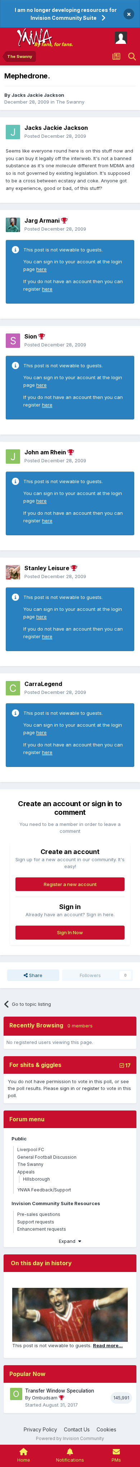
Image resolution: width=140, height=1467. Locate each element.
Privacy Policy (40, 1429)
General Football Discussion (46, 1157)
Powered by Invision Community (70, 1438)
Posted (55, 136)
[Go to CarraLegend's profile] (13, 688)
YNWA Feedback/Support (44, 1190)
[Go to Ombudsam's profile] (16, 1394)
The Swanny (70, 102)
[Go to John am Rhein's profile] (13, 456)
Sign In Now (70, 932)
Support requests (35, 1222)
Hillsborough (36, 1179)
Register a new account (70, 884)
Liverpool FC (30, 1149)
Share (35, 975)
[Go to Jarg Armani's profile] (13, 225)
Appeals (26, 1172)
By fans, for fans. (53, 44)
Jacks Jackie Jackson (37, 95)
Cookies (106, 1429)
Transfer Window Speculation (59, 1391)
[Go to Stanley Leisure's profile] (13, 572)
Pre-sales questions (38, 1214)
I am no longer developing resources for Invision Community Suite (66, 14)
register (90, 1088)
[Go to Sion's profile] (13, 340)
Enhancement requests (41, 1229)
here (41, 269)
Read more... (108, 1345)
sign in (67, 1088)
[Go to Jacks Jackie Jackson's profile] (13, 132)
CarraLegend (43, 683)
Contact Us (77, 1429)
